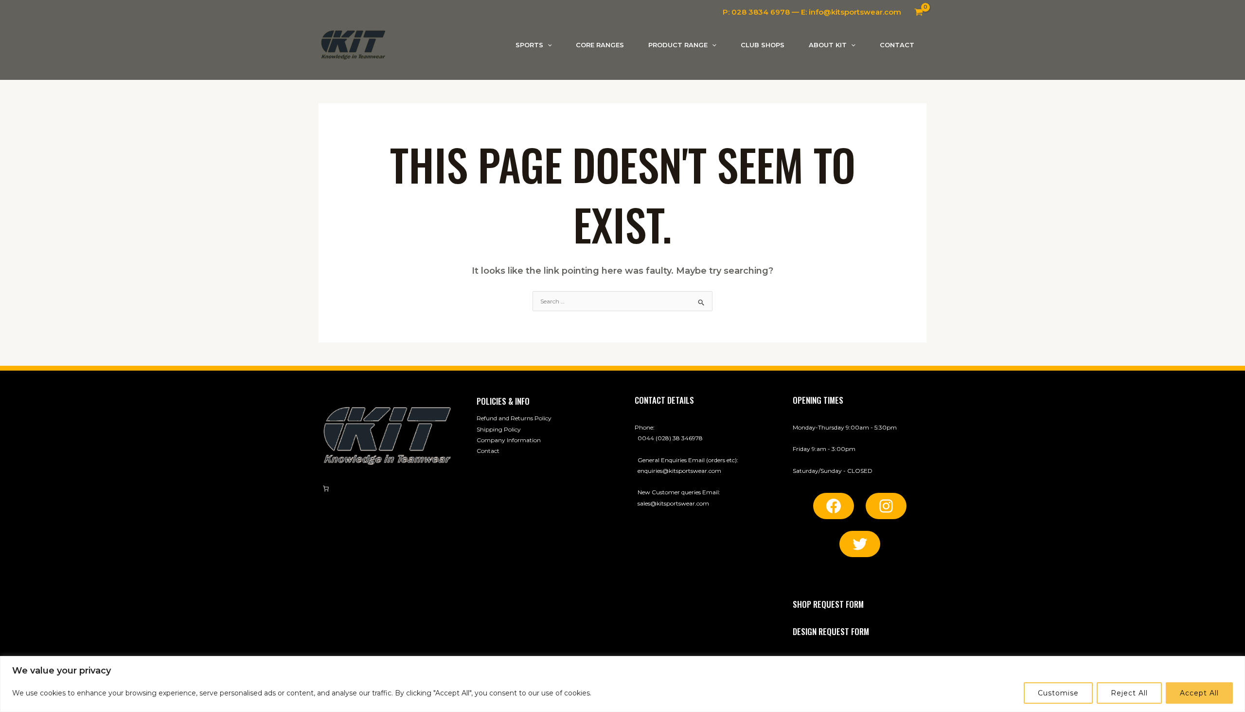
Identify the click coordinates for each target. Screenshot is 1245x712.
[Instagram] (886, 506)
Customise (1058, 693)
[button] (547, 45)
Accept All (1199, 693)
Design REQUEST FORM (831, 631)
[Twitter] (859, 544)
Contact (488, 450)
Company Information (509, 440)
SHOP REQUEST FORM (828, 604)
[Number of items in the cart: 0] (326, 488)
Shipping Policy (499, 429)
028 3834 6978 (760, 12)
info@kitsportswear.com (855, 12)
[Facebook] (833, 506)
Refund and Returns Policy (514, 418)
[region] (622, 684)
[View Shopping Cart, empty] (918, 12)
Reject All (1129, 693)
